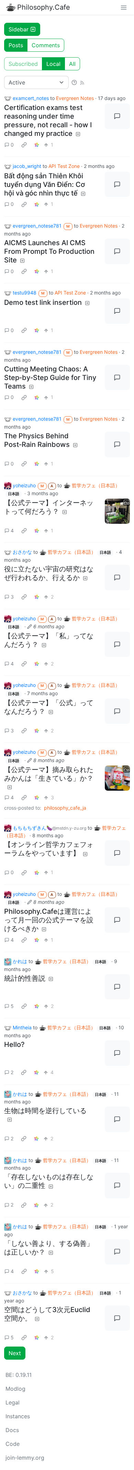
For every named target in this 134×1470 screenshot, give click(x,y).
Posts (16, 45)
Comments (46, 45)
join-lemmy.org (24, 1457)
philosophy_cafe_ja (65, 808)
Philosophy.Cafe (43, 7)
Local (53, 63)
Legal (12, 1402)
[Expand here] (117, 511)
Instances (17, 1416)
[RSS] (82, 82)
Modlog (15, 1388)
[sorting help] (74, 82)
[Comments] (117, 116)
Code (12, 1443)
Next (15, 1353)
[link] (24, 144)
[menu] (124, 7)
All (72, 63)
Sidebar (19, 29)
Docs (12, 1430)
